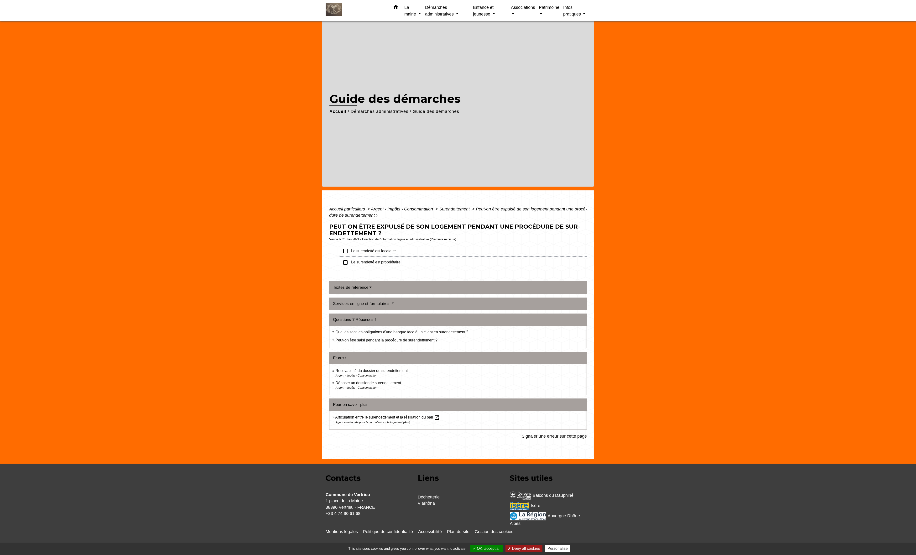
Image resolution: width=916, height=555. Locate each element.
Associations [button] (523, 7)
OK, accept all (488, 548)
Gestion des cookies (494, 531)
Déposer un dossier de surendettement (368, 383)
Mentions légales (342, 531)
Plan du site (458, 531)
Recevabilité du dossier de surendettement (371, 371)
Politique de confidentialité (388, 531)
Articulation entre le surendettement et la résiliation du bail (387, 417)
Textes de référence (350, 287)
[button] (395, 8)
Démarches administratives (379, 111)
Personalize (557, 548)
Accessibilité (430, 531)
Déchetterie (429, 497)
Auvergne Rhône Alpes (545, 519)
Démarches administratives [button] (440, 10)
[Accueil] (355, 11)
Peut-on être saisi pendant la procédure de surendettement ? (386, 340)
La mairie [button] (410, 10)
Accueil (337, 111)
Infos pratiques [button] (572, 10)
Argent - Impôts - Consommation (402, 209)
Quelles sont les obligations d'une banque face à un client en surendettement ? (401, 332)
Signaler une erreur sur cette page (554, 436)
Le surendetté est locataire (369, 251)
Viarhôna (426, 503)
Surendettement (455, 209)
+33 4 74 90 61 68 (343, 513)
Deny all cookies (525, 548)
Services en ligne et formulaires (362, 303)
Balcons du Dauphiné (553, 495)
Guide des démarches (436, 111)
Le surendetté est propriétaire (372, 262)
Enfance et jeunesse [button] (483, 10)
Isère (535, 505)
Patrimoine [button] (549, 7)
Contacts (343, 478)
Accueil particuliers (347, 209)
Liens (428, 478)
